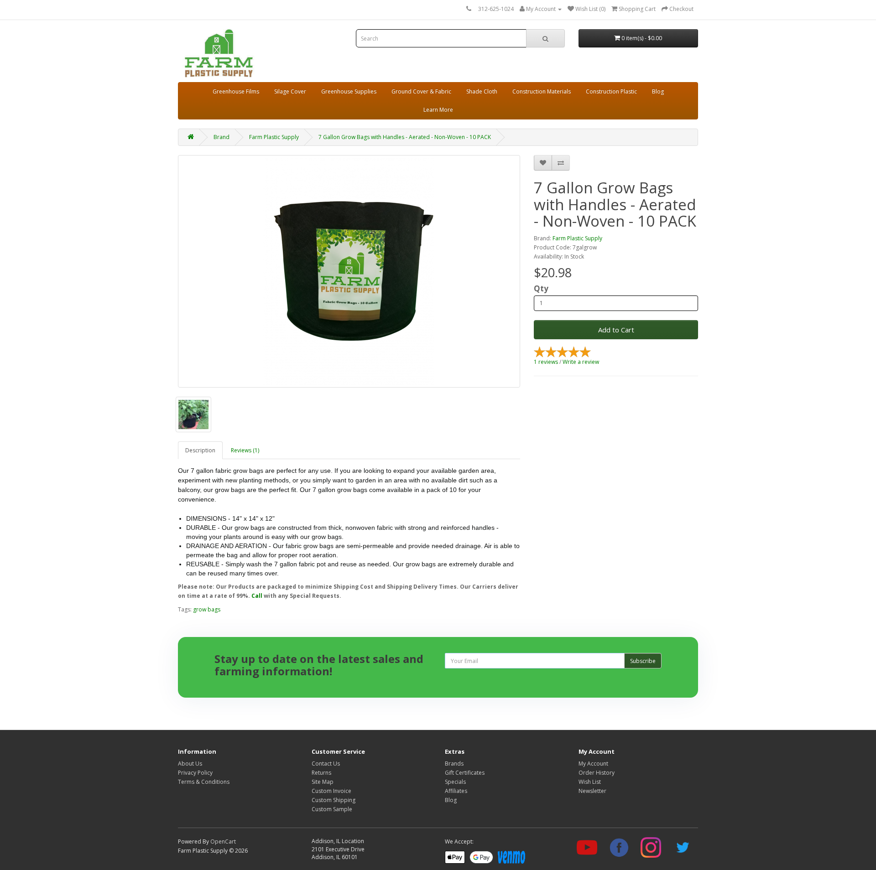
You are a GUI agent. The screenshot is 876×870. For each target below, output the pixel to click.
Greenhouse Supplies (348, 91)
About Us (190, 763)
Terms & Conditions (203, 782)
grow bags (206, 609)
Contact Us (326, 763)
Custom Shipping (333, 800)
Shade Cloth (481, 91)
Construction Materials (541, 91)
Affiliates (456, 791)
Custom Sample (332, 809)
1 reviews (546, 362)
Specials (455, 782)
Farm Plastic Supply (274, 137)
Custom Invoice (331, 791)
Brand (221, 137)
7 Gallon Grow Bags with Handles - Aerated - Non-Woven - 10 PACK (404, 137)
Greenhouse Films (236, 91)
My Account (593, 763)
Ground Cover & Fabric (421, 91)
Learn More (438, 110)
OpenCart (223, 841)
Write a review (581, 362)
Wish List (590, 782)
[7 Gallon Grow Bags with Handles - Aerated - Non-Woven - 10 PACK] (349, 271)
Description (200, 450)
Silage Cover (290, 91)
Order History (597, 773)
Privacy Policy (195, 773)
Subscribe (643, 661)
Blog (658, 91)
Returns (321, 773)
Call (256, 596)
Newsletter (592, 791)
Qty (541, 288)
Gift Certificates (465, 773)
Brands (454, 763)
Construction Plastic (611, 91)
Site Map (323, 782)
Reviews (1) (245, 450)
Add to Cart (616, 329)
